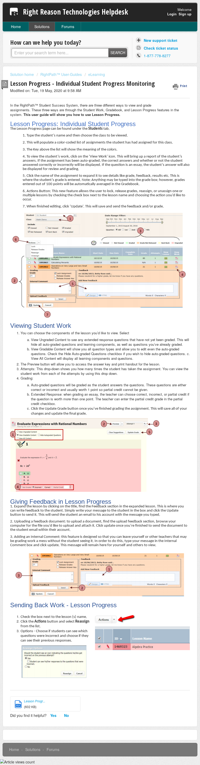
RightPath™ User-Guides (61, 74)
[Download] (90, 388)
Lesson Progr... (34, 701)
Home (16, 26)
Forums (67, 26)
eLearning (96, 74)
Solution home (22, 74)
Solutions (41, 26)
